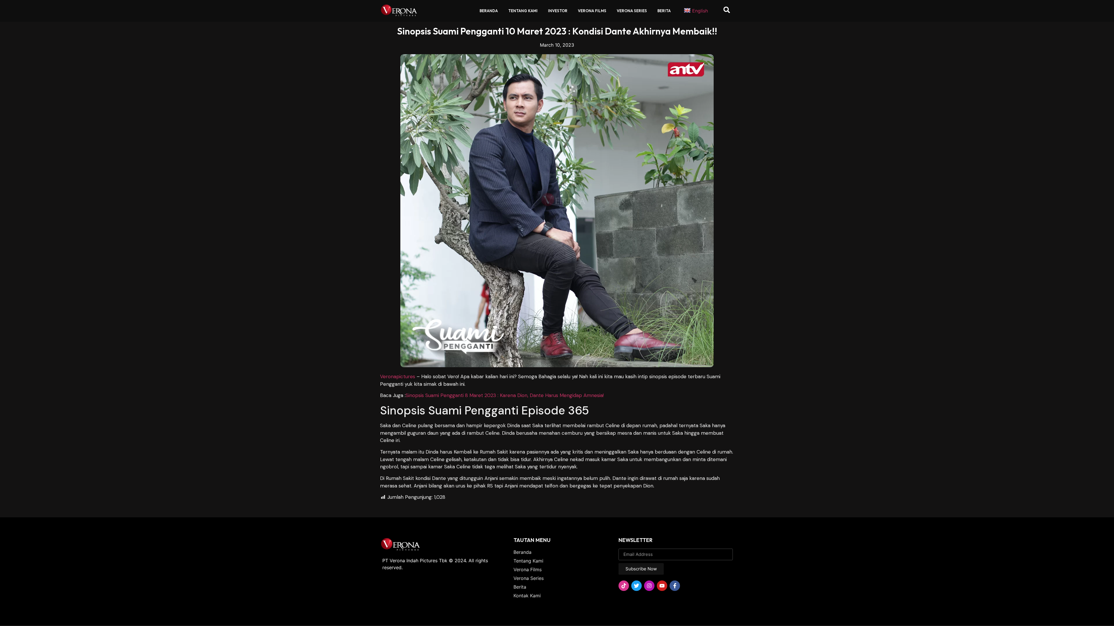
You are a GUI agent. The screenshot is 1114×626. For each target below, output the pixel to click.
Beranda (489, 10)
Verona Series (632, 10)
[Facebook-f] (675, 585)
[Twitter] (636, 585)
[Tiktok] (624, 585)
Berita (664, 10)
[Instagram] (649, 585)
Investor (557, 10)
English (700, 11)
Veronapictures (397, 376)
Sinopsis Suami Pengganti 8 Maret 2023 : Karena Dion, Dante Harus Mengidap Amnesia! (505, 395)
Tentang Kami (523, 10)
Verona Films (592, 10)
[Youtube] (662, 585)
